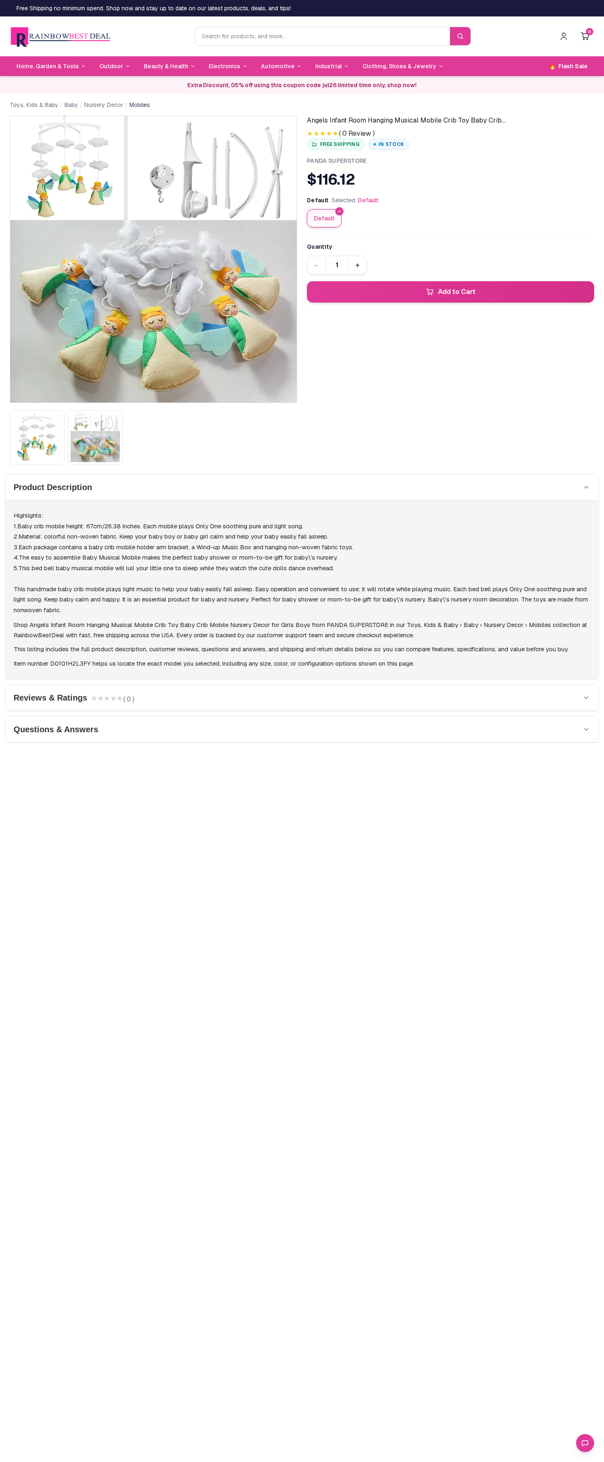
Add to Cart (456, 291)
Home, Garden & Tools (47, 66)
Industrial (328, 66)
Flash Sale (568, 66)
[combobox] (322, 36)
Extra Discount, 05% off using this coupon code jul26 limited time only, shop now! (302, 85)
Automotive (278, 66)
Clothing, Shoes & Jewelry (399, 66)
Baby (71, 105)
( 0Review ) (357, 133)
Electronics (224, 66)
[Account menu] (564, 36)
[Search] (460, 36)
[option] (324, 218)
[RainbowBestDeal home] (60, 36)
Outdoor (111, 66)
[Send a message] (585, 1443)
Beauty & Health (166, 66)
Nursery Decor (103, 105)
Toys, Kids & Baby (34, 105)
